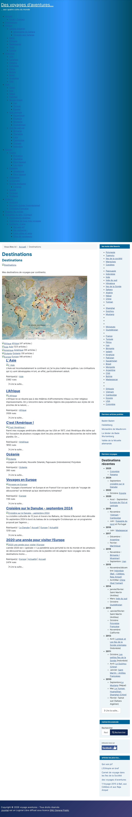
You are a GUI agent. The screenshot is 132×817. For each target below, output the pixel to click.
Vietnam (110, 392)
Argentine (110, 370)
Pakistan (110, 357)
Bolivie (109, 376)
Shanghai (110, 308)
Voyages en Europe (21, 480)
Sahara (109, 289)
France (109, 336)
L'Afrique (13, 391)
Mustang (110, 314)
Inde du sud (121, 598)
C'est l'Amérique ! (20, 423)
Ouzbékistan (112, 330)
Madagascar (112, 379)
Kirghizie (110, 354)
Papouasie (111, 271)
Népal (109, 295)
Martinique (115, 546)
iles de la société (114, 258)
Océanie (16, 353)
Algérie (109, 292)
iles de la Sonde (113, 286)
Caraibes (110, 264)
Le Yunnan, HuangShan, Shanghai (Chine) (118, 691)
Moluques (110, 326)
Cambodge (111, 395)
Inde (108, 277)
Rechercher (107, 728)
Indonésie (110, 274)
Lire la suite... (16, 384)
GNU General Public (59, 810)
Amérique (18, 350)
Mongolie (110, 367)
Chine (108, 299)
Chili (108, 373)
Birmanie (110, 348)
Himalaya (110, 283)
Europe (15, 356)
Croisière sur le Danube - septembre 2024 (39, 508)
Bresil (108, 364)
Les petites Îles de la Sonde (118, 657)
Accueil (35, 527)
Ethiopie (110, 388)
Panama (114, 474)
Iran (124, 561)
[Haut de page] (127, 812)
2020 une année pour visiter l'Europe (35, 540)
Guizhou (110, 311)
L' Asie (11, 360)
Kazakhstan (111, 361)
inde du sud (111, 280)
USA (108, 401)
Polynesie (110, 252)
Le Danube (24, 527)
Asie (11, 346)
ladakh (109, 351)
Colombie (110, 404)
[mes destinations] (44, 307)
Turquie (109, 339)
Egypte (109, 398)
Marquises (111, 261)
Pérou (109, 342)
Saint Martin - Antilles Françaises (118, 673)
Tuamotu (110, 255)
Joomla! (5, 810)
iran (107, 345)
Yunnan (109, 302)
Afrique (15, 343)
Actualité (54, 527)
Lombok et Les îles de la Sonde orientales (118, 642)
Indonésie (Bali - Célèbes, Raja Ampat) (117, 573)
